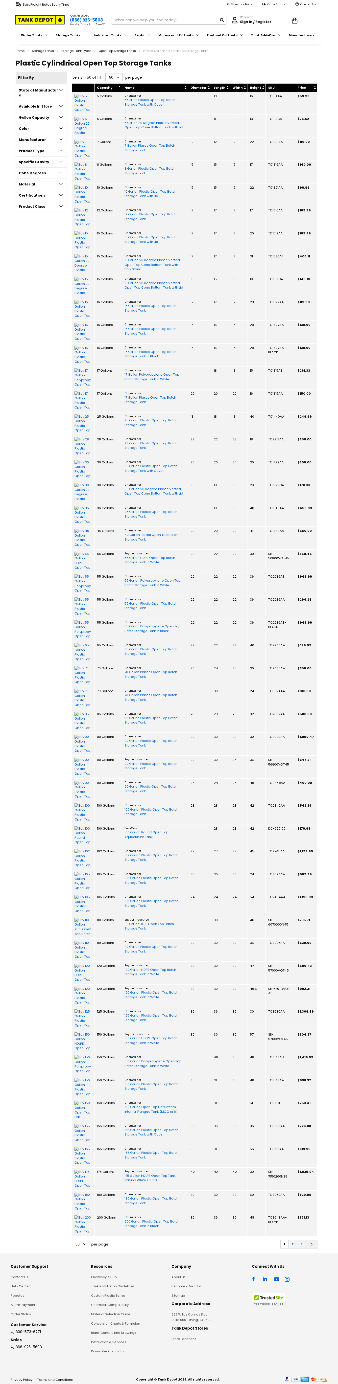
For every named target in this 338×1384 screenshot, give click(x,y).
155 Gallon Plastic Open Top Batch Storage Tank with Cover (151, 1132)
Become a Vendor (186, 1286)
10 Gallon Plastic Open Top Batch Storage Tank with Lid (150, 194)
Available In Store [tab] (35, 106)
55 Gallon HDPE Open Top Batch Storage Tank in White (149, 560)
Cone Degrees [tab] (32, 173)
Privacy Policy (21, 1379)
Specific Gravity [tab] (34, 161)
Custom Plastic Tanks (108, 1295)
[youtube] (276, 1278)
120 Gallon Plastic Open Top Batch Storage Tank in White (151, 994)
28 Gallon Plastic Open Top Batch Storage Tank (150, 445)
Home (20, 51)
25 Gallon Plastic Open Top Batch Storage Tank (150, 422)
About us (178, 1277)
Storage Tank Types (76, 51)
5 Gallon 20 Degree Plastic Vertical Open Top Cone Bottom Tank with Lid (153, 125)
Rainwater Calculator (108, 1351)
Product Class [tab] (32, 206)
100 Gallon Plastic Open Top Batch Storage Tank (151, 812)
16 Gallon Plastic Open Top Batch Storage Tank (150, 308)
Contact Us (308, 4)
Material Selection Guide (110, 1314)
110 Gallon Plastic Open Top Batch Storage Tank (150, 949)
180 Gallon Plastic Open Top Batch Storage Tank (151, 1200)
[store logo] (40, 19)
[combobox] (169, 20)
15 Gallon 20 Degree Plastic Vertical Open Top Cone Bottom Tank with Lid (153, 285)
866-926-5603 (29, 1346)
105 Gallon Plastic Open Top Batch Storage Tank (151, 880)
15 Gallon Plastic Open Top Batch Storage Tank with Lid (150, 239)
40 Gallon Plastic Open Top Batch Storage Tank (151, 537)
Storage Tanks (43, 51)
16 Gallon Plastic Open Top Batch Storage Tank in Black (150, 354)
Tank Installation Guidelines (113, 1286)
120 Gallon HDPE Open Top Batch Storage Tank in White (150, 972)
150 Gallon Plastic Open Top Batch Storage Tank (151, 1086)
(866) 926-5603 (86, 20)
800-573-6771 (28, 1331)
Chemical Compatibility (110, 1304)
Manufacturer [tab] (32, 139)
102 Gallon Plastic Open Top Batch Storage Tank (151, 857)
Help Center (20, 1286)
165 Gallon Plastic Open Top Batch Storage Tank (151, 1155)
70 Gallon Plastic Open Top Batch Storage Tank (150, 674)
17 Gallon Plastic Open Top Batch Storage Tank (150, 400)
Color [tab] (24, 128)
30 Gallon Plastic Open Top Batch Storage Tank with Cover (150, 468)
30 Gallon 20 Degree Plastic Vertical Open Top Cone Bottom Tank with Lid (153, 491)
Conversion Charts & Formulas (115, 1323)
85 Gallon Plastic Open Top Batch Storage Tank (150, 720)
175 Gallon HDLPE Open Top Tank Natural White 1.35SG (150, 1178)
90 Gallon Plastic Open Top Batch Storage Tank (150, 743)
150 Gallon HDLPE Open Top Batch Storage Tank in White (150, 1040)
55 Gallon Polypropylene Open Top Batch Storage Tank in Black (152, 628)
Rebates (17, 1295)
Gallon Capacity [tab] (34, 117)
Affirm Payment (23, 1304)
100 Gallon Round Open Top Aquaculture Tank (146, 834)
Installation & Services (108, 1342)
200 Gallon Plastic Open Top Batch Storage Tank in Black (151, 1223)
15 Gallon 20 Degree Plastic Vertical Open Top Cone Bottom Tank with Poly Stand (152, 265)
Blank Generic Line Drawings (113, 1332)
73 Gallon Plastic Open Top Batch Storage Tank (150, 697)
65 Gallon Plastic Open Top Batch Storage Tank (150, 651)
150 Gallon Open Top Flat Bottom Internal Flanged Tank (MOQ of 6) (150, 1109)
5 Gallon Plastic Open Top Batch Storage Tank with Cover (149, 102)
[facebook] (254, 1278)
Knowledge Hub (104, 1277)
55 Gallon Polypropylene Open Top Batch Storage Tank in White (152, 583)
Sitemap (178, 1295)
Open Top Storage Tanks (118, 51)
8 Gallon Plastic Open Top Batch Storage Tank (149, 171)
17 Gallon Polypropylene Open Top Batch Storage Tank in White (151, 377)
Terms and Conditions (55, 1379)
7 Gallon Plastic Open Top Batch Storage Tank (149, 148)
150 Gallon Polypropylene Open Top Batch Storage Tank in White (153, 1063)
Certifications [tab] (32, 195)
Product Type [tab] (32, 150)
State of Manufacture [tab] (38, 93)
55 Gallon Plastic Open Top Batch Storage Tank (150, 606)
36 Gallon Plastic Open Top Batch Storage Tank (150, 514)
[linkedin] (265, 1278)
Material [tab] (27, 184)
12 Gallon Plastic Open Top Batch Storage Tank (150, 216)
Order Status (276, 4)
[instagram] (287, 1278)
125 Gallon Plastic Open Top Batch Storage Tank (151, 1017)
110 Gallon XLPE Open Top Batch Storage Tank (149, 926)
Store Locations (241, 4)
